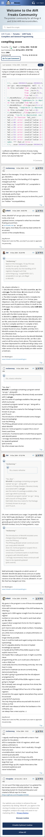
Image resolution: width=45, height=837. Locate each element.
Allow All (22, 832)
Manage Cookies (22, 818)
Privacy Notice (22, 813)
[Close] (42, 799)
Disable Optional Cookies (22, 825)
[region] (22, 816)
